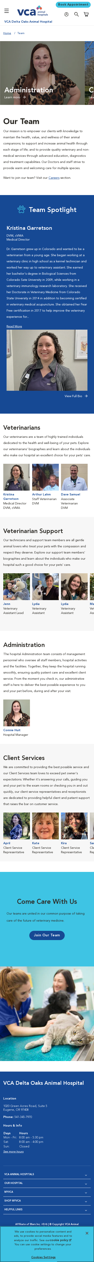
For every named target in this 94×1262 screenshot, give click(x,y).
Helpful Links (13, 1210)
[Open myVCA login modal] (68, 14)
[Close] (87, 1233)
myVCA (8, 1192)
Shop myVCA (12, 1201)
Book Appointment (73, 4)
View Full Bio (74, 396)
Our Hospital (13, 1183)
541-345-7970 (23, 1117)
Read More (14, 326)
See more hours (13, 1151)
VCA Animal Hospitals (19, 1174)
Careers (54, 177)
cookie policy (60, 1240)
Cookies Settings (43, 1257)
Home (7, 33)
